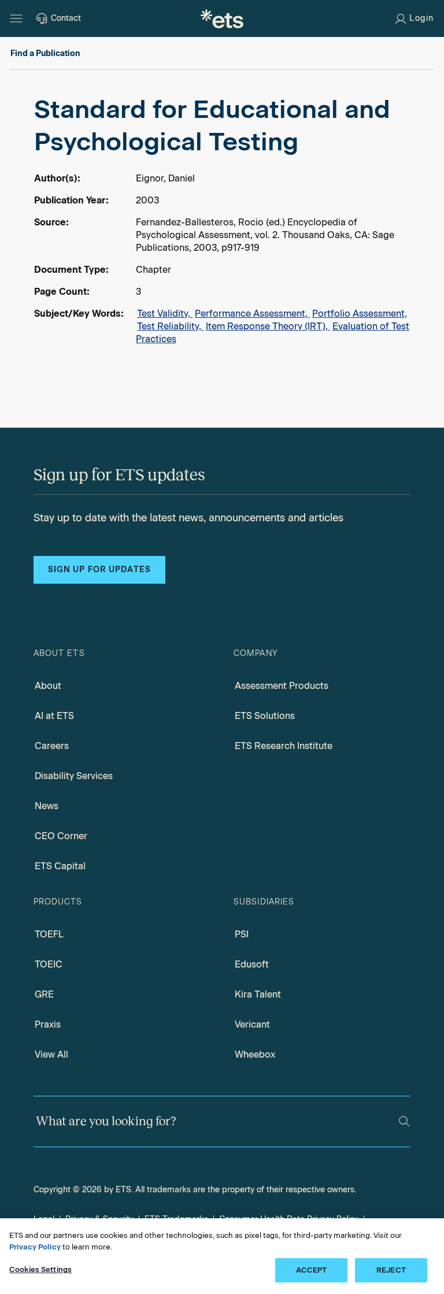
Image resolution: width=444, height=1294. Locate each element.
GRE (44, 994)
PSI (242, 934)
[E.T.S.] (222, 18)
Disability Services (74, 775)
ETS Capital (60, 866)
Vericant (252, 1024)
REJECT (391, 1270)
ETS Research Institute (283, 745)
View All (51, 1054)
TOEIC (48, 964)
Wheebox (255, 1054)
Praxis (48, 1024)
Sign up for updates (99, 569)
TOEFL (49, 934)
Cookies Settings (40, 1269)
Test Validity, (165, 313)
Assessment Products (281, 685)
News (46, 805)
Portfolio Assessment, (359, 313)
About (48, 685)
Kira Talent (258, 994)
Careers (52, 745)
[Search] (404, 1121)
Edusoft (252, 964)
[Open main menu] (16, 18)
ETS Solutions (265, 715)
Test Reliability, (170, 326)
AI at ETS (54, 715)
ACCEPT (311, 1270)
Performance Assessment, (252, 313)
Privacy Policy (35, 1247)
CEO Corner (61, 835)
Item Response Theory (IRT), (268, 326)
